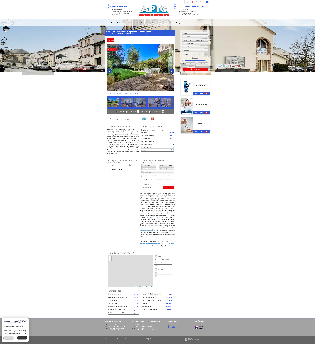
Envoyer (168, 188)
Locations (129, 23)
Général (145, 130)
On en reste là (21, 320)
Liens (125, 340)
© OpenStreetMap (149, 286)
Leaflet (137, 286)
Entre (184, 63)
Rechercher (195, 69)
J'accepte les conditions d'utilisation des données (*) (156, 176)
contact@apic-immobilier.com (117, 326)
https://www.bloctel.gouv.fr (147, 230)
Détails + (153, 130)
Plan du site (107, 340)
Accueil (109, 23)
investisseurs (141, 23)
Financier (162, 130)
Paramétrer (8, 338)
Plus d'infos (201, 93)
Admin (128, 340)
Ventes (119, 23)
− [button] (110, 259)
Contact (205, 23)
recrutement (193, 23)
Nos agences (180, 23)
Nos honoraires (121, 340)
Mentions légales (113, 340)
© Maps (142, 286)
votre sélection (200, 2)
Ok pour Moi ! (22, 338)
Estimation (154, 23)
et (197, 63)
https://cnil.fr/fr (154, 217)
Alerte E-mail (166, 23)
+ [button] (110, 257)
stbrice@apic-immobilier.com (144, 326)
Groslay (114, 33)
